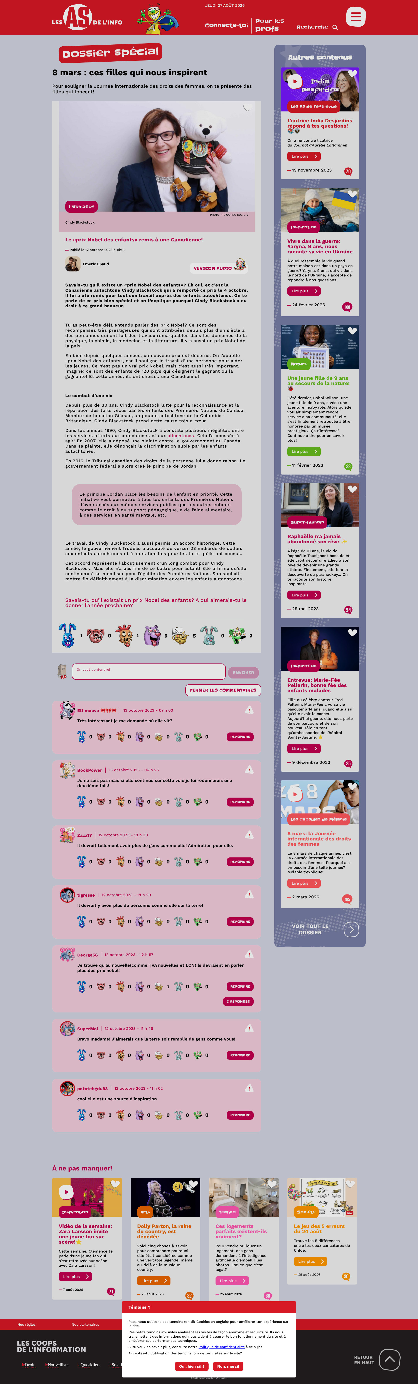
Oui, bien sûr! (191, 1366)
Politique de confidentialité (222, 1347)
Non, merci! (228, 1366)
